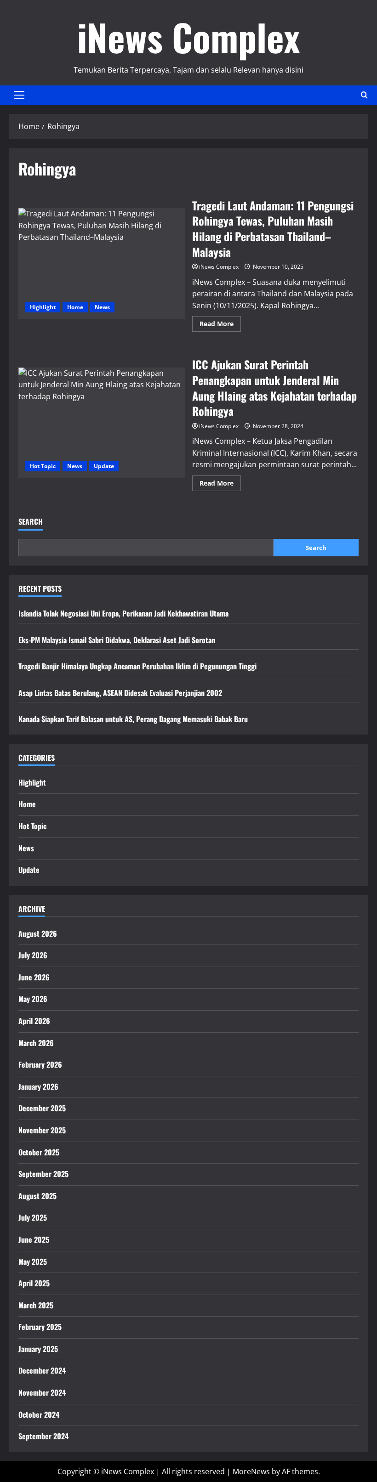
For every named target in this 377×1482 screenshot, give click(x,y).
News (102, 307)
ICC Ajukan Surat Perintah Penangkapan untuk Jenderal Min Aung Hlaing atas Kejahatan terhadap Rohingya (101, 423)
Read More (220, 325)
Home (75, 307)
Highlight (43, 307)
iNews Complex (188, 37)
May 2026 (32, 998)
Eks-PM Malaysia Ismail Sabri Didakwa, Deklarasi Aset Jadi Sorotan (116, 639)
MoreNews (251, 1471)
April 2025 (34, 1283)
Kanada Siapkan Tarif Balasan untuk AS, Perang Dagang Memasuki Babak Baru (133, 718)
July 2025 (32, 1217)
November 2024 (42, 1392)
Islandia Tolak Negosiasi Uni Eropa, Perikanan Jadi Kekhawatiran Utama (123, 613)
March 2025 (35, 1305)
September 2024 (43, 1436)
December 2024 (42, 1370)
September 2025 (43, 1173)
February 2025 (40, 1326)
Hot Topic (43, 466)
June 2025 (33, 1239)
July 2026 (32, 955)
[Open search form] (364, 95)
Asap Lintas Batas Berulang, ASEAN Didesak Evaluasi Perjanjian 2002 (120, 692)
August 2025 (37, 1195)
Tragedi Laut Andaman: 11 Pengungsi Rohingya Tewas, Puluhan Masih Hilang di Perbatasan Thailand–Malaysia (101, 263)
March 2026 (36, 1042)
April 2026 (34, 1020)
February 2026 (40, 1064)
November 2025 (42, 1130)
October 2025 (38, 1152)
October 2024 (38, 1414)
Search (30, 521)
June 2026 (34, 977)
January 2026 (38, 1086)
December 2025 (42, 1108)
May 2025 (32, 1261)
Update (104, 466)
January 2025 (38, 1348)
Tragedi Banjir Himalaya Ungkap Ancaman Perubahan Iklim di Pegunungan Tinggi (137, 666)
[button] (19, 95)
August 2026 (37, 933)
